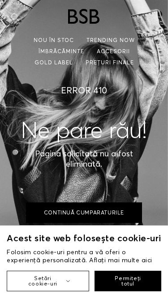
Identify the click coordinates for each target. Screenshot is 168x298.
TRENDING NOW (110, 40)
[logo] (83, 16)
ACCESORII (113, 51)
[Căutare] (15, 17)
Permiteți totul (128, 281)
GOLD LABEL (53, 62)
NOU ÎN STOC (54, 40)
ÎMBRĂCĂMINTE (61, 51)
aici (147, 260)
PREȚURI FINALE (110, 62)
